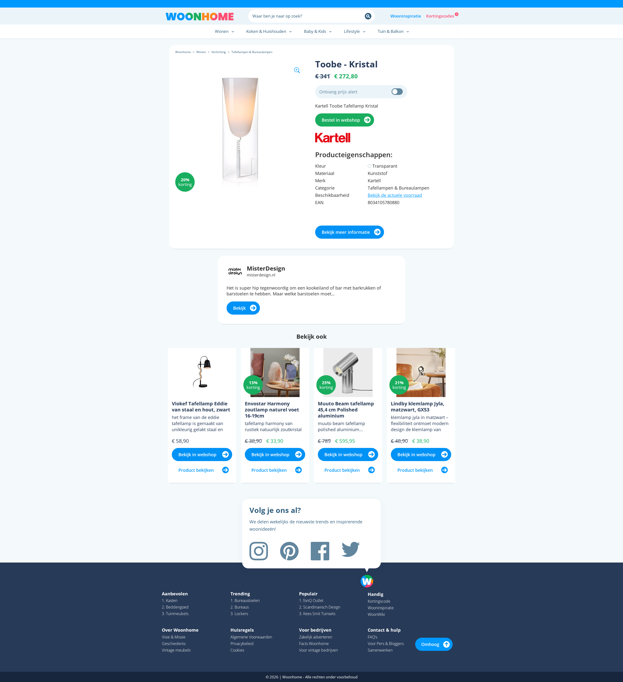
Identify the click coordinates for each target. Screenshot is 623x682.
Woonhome (183, 52)
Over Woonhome (180, 630)
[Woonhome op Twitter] (350, 551)
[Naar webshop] (332, 137)
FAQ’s (372, 637)
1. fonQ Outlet (311, 600)
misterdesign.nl (261, 275)
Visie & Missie (173, 637)
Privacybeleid (242, 643)
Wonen (201, 52)
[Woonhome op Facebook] (320, 551)
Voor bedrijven (315, 630)
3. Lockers (239, 613)
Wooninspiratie (405, 16)
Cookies (237, 650)
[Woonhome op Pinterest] (289, 551)
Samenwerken (380, 650)
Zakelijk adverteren (315, 637)
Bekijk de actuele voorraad (395, 195)
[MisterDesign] (235, 271)
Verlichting (218, 52)
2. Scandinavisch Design (319, 607)
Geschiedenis (173, 643)
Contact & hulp (384, 630)
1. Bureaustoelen (245, 600)
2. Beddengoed (175, 607)
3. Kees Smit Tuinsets (317, 613)
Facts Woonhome (314, 643)
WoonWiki (376, 614)
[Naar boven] (369, 573)
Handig (375, 594)
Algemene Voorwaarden (251, 637)
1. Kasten (169, 600)
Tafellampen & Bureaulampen (251, 52)
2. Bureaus (239, 607)
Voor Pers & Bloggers (386, 643)
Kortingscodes (440, 15)
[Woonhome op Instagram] (258, 551)
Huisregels (242, 630)
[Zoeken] (368, 16)
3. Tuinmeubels (175, 613)
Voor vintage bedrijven (318, 650)
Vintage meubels (176, 650)
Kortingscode (379, 601)
